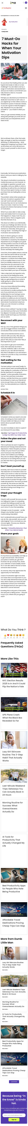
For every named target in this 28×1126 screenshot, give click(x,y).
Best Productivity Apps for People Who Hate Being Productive (13, 888)
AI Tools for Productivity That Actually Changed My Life (13, 1016)
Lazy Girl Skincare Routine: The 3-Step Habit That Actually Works (13, 964)
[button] (26, 8)
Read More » (5, 970)
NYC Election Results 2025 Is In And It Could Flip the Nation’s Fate (13, 683)
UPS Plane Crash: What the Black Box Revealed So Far (12, 717)
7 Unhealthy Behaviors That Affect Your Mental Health (16, 529)
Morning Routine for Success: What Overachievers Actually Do (13, 1004)
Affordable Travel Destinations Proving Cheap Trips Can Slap (13, 922)
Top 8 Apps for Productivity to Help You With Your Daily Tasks (14, 434)
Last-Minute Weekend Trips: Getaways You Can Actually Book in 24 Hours (14, 991)
